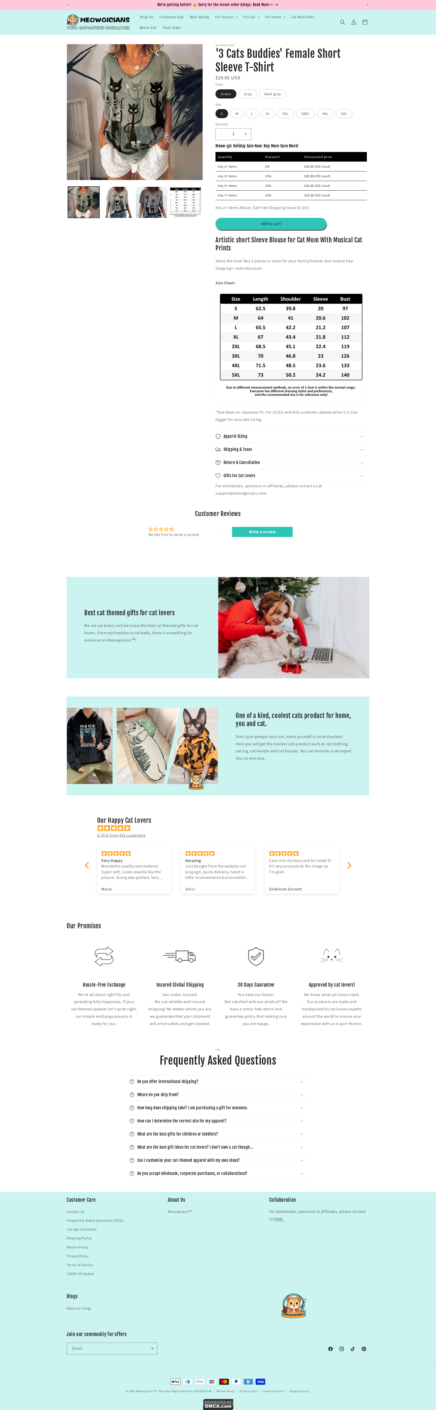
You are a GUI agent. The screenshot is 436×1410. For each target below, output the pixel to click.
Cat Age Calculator (82, 1229)
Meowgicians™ (180, 1211)
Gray (248, 94)
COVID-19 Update (80, 1273)
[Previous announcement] (68, 5)
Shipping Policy (79, 1238)
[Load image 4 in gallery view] (185, 202)
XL (268, 113)
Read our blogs (79, 1308)
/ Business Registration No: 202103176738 (184, 1391)
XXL (286, 113)
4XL (325, 113)
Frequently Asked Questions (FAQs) (95, 1220)
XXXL (306, 113)
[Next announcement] (367, 5)
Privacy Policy (78, 1256)
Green (226, 94)
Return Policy (78, 1247)
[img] (220, 828)
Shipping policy (299, 1391)
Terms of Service (80, 1265)
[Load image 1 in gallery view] (83, 202)
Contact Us (76, 1211)
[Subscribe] (151, 1348)
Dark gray (272, 94)
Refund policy (225, 1391)
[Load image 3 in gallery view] (151, 202)
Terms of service (273, 1391)
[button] (226, 17)
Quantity (221, 124)
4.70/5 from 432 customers (121, 835)
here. (279, 1218)
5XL (344, 113)
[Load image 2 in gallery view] (117, 202)
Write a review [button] (262, 531)
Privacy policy (248, 1391)
